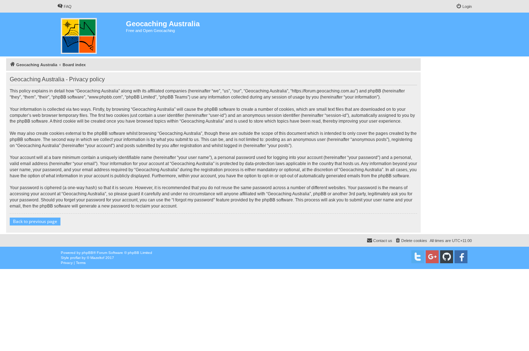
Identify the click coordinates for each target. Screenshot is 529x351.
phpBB (87, 253)
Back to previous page (35, 221)
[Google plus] (432, 256)
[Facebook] (461, 256)
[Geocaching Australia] (91, 34)
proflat (75, 258)
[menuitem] (64, 6)
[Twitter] (417, 256)
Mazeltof (97, 258)
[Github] (446, 256)
